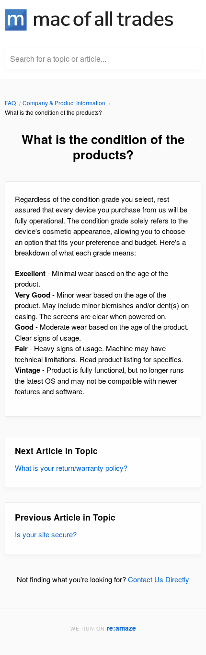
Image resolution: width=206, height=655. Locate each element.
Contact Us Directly (158, 579)
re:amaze (121, 628)
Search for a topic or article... (58, 59)
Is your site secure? (46, 534)
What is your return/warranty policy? (71, 468)
